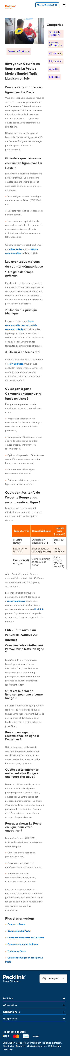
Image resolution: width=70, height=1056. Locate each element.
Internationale (11, 1012)
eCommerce (55, 53)
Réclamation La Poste (18, 931)
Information (10, 1005)
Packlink (38, 609)
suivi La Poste (15, 363)
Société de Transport (54, 33)
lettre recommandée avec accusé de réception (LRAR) (21, 325)
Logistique (54, 77)
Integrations (10, 1018)
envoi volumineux (16, 601)
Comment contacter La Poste (22, 944)
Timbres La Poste (16, 951)
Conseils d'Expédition (19, 51)
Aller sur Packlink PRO (47, 5)
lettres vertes (15, 249)
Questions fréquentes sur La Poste (25, 937)
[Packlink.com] (10, 7)
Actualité (53, 69)
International (55, 61)
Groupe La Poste (16, 924)
